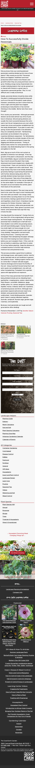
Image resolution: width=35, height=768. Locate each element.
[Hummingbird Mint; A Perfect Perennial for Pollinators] (8, 329)
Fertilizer (6, 463)
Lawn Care (6, 481)
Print (4, 36)
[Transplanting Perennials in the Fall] (24, 329)
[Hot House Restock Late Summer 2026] (9, 612)
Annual (5, 507)
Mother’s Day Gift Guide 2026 (19, 660)
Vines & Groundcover (10, 522)
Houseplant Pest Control (18, 705)
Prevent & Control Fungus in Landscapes (19, 682)
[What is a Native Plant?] (25, 612)
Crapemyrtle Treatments (19, 689)
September (19, 726)
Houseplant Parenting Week (17, 533)
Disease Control (8, 454)
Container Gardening (10, 448)
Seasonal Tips (18, 23)
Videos (5, 490)
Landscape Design (9, 478)
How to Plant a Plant (19, 695)
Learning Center (9, 23)
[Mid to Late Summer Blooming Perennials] (8, 346)
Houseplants (7, 472)
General (3, 313)
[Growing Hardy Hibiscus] (25, 631)
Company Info (17, 592)
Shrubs (5, 513)
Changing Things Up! (17, 535)
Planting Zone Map (9, 433)
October (19, 729)
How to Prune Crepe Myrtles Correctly (19, 692)
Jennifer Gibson (28, 311)
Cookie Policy (9, 750)
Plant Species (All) (9, 504)
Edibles (5, 457)
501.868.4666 (5, 745)
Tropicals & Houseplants (11, 519)
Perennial (6, 510)
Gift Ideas (6, 469)
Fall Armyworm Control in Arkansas (19, 679)
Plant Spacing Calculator (11, 430)
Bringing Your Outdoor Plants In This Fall (19, 711)
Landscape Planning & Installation (17, 589)
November (18, 732)
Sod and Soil (7, 427)
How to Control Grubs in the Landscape (19, 676)
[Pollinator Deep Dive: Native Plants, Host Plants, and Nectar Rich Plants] (9, 631)
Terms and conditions (19, 750)
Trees (4, 516)
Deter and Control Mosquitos (19, 673)
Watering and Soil (9, 493)
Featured (6, 460)
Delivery (5, 421)
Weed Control (7, 496)
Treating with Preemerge (19, 698)
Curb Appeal (7, 451)
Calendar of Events (9, 439)
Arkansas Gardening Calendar (13, 436)
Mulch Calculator (8, 424)
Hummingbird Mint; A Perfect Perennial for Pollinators (7, 336)
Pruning (9, 313)
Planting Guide (8, 418)
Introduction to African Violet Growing (19, 708)
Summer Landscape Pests (19, 652)
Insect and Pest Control (11, 475)
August (18, 723)
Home (2, 23)
